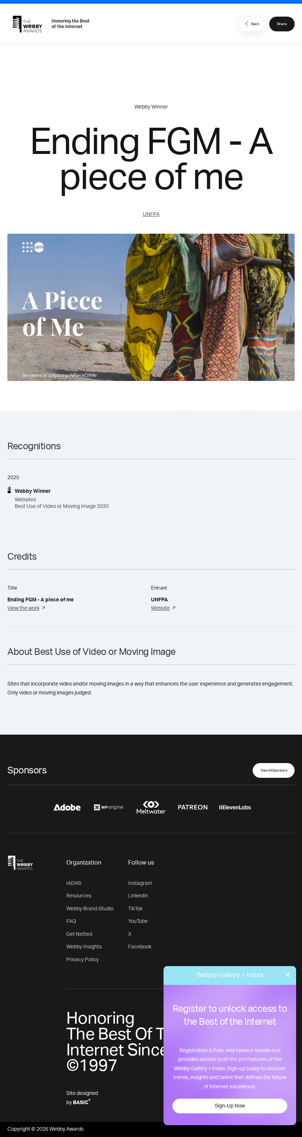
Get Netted (79, 934)
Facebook (139, 946)
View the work (23, 608)
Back (255, 24)
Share (282, 24)
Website (160, 608)
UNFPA (151, 214)
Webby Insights (84, 946)
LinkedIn (138, 896)
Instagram (140, 883)
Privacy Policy (82, 959)
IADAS (73, 883)
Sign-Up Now (230, 1106)
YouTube (138, 921)
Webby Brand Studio (89, 908)
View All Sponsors (273, 770)
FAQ (71, 921)
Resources (78, 896)
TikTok (135, 908)
